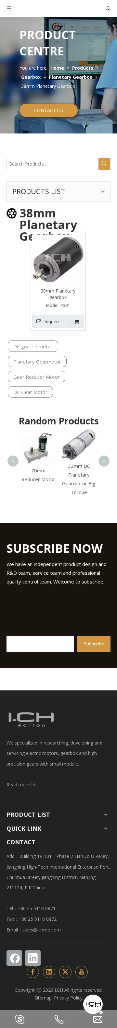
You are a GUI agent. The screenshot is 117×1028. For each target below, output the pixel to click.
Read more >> (21, 784)
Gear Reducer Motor (36, 377)
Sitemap (43, 998)
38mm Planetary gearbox (58, 294)
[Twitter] (65, 972)
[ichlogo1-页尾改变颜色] (30, 719)
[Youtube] (81, 972)
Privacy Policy (68, 998)
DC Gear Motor (30, 392)
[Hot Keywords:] (104, 164)
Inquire (52, 321)
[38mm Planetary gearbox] (58, 258)
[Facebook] (14, 958)
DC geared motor (33, 346)
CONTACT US (48, 110)
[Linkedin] (33, 958)
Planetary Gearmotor (37, 361)
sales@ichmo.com (41, 930)
